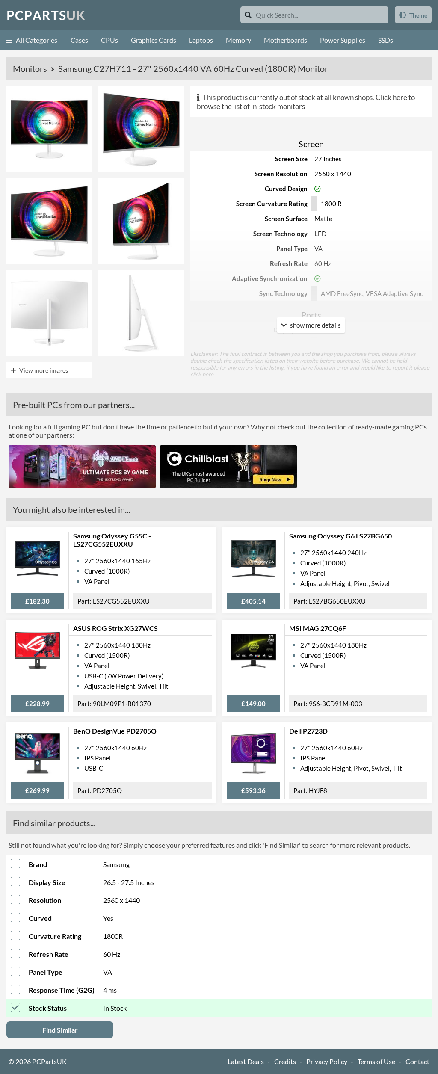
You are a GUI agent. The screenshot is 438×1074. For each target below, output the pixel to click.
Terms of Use (376, 1061)
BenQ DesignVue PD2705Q (115, 731)
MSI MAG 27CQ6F (317, 628)
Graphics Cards (153, 40)
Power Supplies (342, 40)
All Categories (36, 40)
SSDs (385, 40)
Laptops (201, 40)
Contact (417, 1061)
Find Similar (60, 1030)
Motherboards (285, 40)
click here (201, 374)
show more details (315, 325)
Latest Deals (246, 1061)
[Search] (248, 14)
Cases (79, 40)
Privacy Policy (326, 1061)
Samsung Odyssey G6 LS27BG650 (340, 536)
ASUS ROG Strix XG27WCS (115, 628)
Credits (285, 1061)
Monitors (31, 68)
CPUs (109, 40)
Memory (238, 40)
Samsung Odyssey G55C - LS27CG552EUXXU (112, 540)
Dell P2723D (308, 731)
